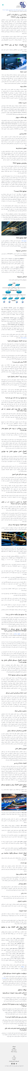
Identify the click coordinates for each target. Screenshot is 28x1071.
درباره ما (14, 1059)
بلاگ (14, 1056)
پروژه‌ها (22, 966)
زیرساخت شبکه (14, 1051)
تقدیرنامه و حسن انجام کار (14, 1061)
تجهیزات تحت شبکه (5, 309)
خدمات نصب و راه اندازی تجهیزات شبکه (10, 10)
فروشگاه (14, 1046)
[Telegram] (16, 1063)
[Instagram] (14, 1063)
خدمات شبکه (21, 10)
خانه (26, 10)
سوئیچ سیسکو (17, 634)
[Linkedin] (12, 1063)
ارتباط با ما (4, 978)
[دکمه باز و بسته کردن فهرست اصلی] (2, 4)
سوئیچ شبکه (24, 241)
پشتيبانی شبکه (24, 338)
